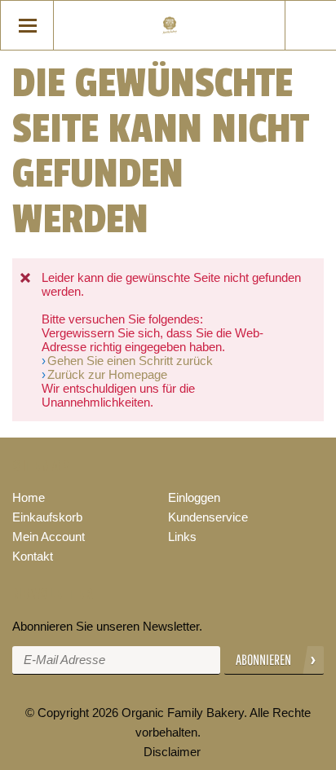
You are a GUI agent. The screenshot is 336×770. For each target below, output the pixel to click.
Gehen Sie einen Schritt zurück (130, 360)
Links (182, 536)
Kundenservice (208, 517)
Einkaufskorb (47, 517)
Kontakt (32, 556)
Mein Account (48, 536)
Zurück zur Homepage (107, 374)
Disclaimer (172, 752)
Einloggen (194, 497)
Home (28, 497)
